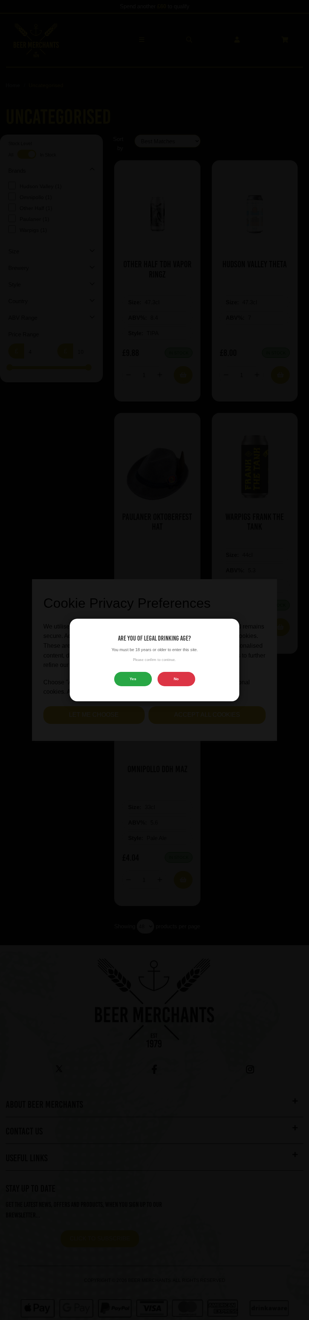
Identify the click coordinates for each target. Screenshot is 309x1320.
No (176, 679)
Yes (133, 679)
